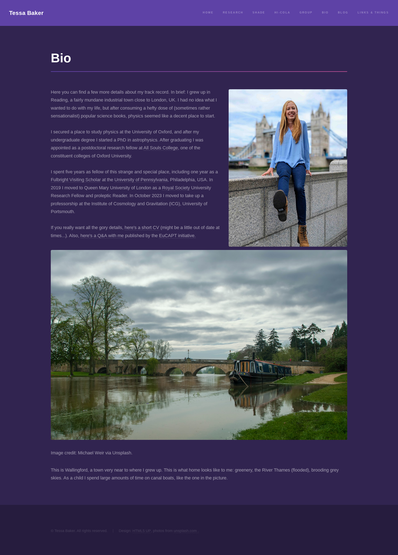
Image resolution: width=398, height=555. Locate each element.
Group (306, 12)
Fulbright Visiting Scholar (76, 179)
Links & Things (373, 12)
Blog (343, 12)
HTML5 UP (141, 531)
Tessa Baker (26, 13)
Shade (258, 12)
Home (208, 12)
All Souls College (160, 147)
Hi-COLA (282, 12)
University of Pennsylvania (140, 179)
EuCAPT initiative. (177, 235)
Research (233, 12)
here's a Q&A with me (102, 235)
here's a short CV (142, 227)
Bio (325, 12)
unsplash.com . (186, 531)
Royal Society (176, 187)
